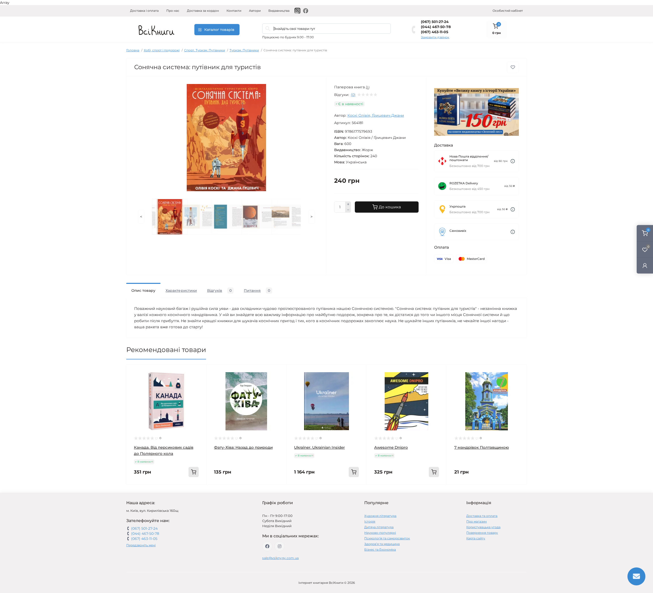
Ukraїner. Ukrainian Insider (319, 447)
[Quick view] (199, 372)
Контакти (234, 11)
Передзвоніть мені (141, 545)
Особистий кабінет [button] (508, 11)
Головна (132, 50)
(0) (353, 94)
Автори (255, 11)
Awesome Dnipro (391, 447)
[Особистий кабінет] (645, 265)
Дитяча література (379, 527)
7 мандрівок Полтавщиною (481, 447)
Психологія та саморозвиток (387, 538)
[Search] (267, 28)
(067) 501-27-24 (435, 21)
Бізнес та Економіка (380, 549)
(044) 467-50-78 (436, 27)
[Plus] (348, 204)
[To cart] (194, 472)
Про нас (172, 11)
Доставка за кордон (203, 11)
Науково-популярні (380, 533)
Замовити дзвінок (435, 37)
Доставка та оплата (481, 516)
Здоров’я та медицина (382, 544)
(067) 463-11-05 (434, 32)
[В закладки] (513, 67)
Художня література (380, 516)
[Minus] (348, 210)
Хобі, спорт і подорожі (162, 50)
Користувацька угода (483, 527)
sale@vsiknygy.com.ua (280, 558)
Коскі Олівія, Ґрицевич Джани (375, 115)
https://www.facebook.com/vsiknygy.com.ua (267, 546)
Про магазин (476, 521)
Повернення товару (482, 533)
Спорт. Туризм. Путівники (204, 50)
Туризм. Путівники (244, 50)
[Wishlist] (199, 382)
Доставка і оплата (144, 11)
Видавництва (279, 11)
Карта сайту (475, 538)
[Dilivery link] (513, 161)
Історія (369, 521)
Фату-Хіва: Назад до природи (243, 447)
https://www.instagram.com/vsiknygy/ (279, 546)
